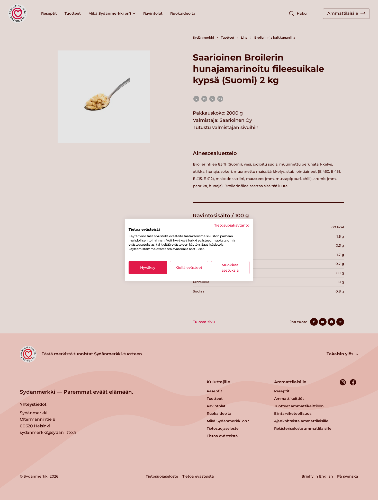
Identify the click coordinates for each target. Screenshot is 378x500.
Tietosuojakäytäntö (231, 225)
